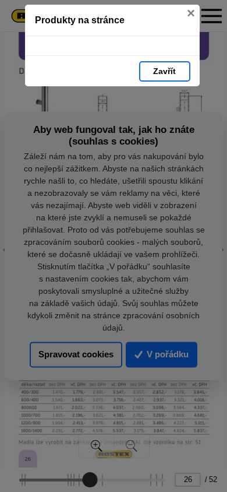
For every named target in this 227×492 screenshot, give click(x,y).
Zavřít (164, 71)
